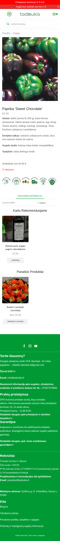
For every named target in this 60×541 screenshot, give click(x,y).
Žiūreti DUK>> (7, 371)
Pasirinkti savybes (15, 321)
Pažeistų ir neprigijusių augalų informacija (21, 526)
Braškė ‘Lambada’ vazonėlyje (15, 309)
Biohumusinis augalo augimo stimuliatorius (15, 247)
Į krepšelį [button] (15, 260)
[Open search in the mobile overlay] (30, 24)
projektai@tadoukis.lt (18, 480)
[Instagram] (30, 345)
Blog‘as (4, 506)
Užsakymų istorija (9, 513)
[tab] (30, 196)
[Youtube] (35, 345)
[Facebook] (24, 345)
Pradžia (6, 33)
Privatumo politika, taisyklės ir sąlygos (19, 519)
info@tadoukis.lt (15, 378)
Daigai (16, 33)
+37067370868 (49, 388)
